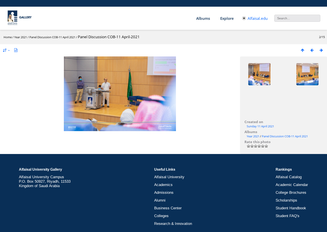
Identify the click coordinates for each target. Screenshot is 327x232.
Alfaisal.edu (258, 18)
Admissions (164, 192)
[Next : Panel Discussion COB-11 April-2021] (321, 50)
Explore (227, 18)
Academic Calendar (292, 185)
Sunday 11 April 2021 (260, 126)
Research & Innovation (173, 224)
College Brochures (291, 192)
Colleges (161, 216)
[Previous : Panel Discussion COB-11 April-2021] (312, 50)
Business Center (168, 208)
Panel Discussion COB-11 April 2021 (52, 37)
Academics (163, 185)
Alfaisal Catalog (289, 177)
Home (8, 37)
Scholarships (286, 200)
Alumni (160, 200)
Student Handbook (291, 208)
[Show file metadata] (15, 50)
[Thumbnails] (302, 50)
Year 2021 (20, 37)
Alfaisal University (169, 177)
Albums (203, 18)
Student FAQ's (287, 216)
